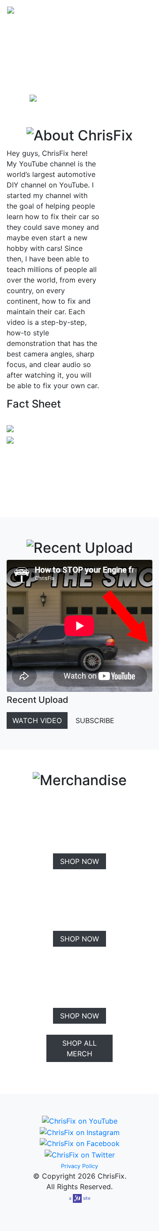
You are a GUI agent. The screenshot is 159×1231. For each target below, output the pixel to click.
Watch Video (37, 720)
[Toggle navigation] (139, 13)
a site (80, 1198)
